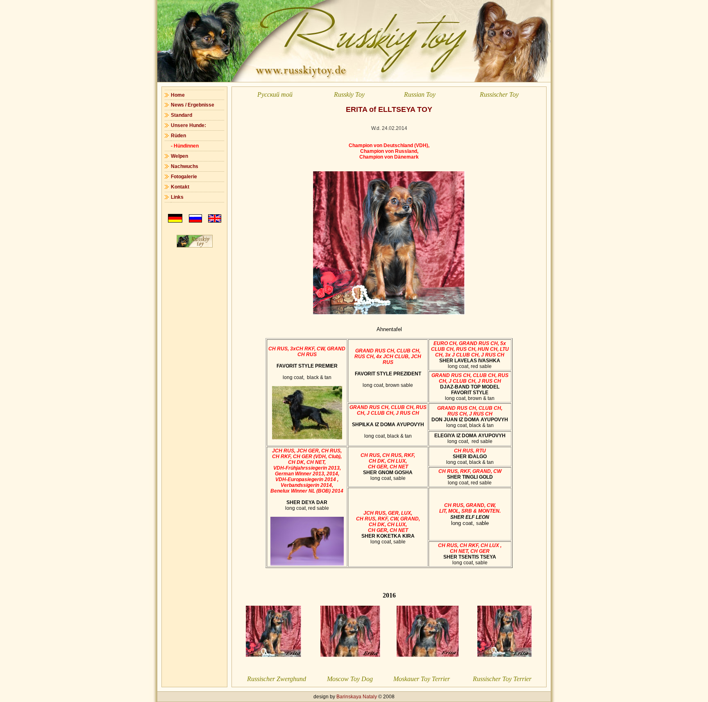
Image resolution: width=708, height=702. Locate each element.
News (177, 105)
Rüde (177, 136)
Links (177, 197)
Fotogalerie (184, 176)
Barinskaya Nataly (356, 697)
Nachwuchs (184, 166)
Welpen (179, 156)
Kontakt (180, 187)
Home (178, 95)
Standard (181, 115)
